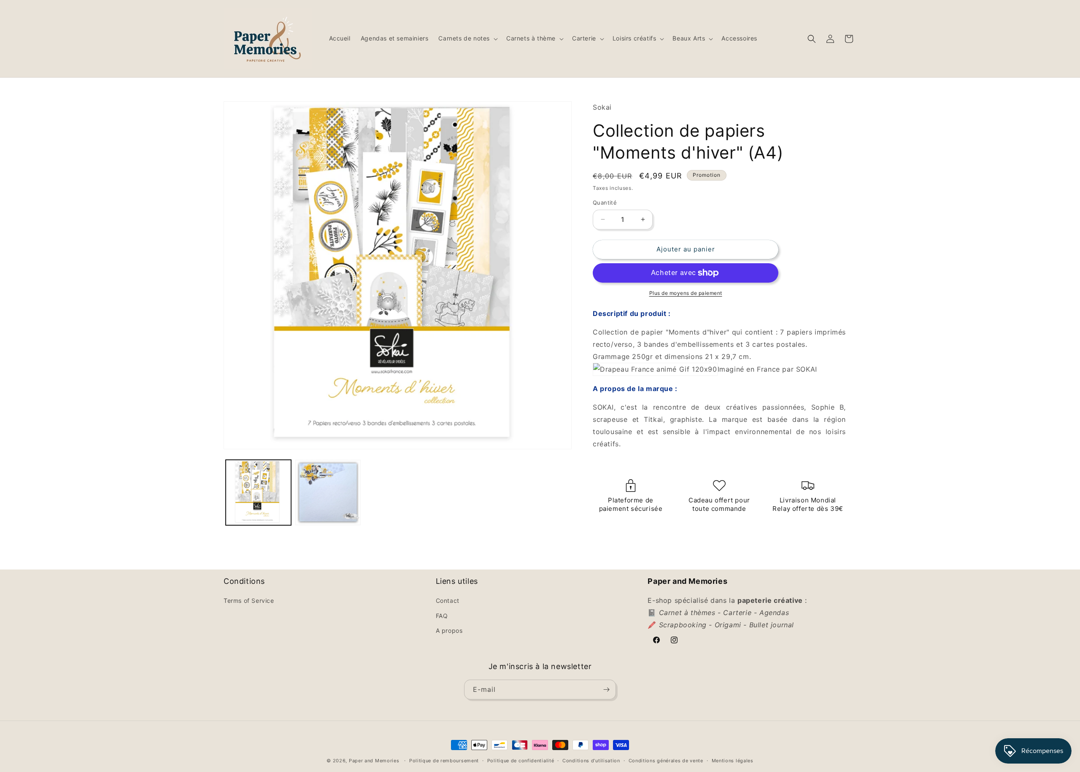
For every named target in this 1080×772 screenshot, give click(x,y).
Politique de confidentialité (520, 761)
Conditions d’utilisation (591, 761)
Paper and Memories (374, 761)
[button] (467, 38)
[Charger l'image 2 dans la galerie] (328, 492)
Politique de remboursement (444, 761)
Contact (447, 600)
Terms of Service (249, 600)
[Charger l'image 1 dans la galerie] (258, 492)
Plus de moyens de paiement (685, 293)
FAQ (442, 615)
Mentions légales (732, 761)
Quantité (605, 202)
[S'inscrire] (606, 689)
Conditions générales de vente (666, 761)
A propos (449, 630)
